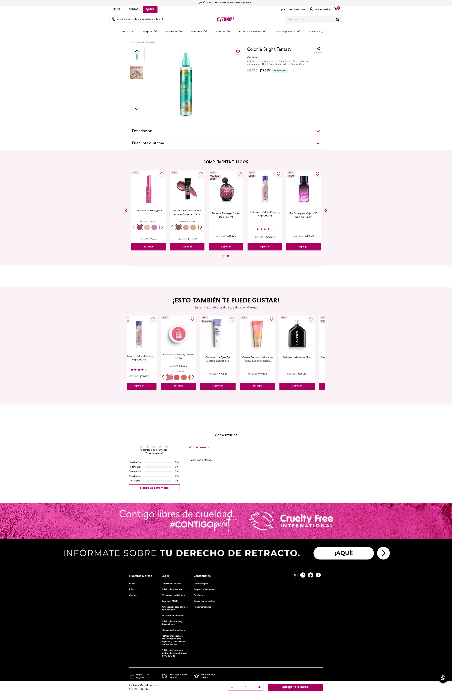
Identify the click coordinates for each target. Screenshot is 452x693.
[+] (259, 687)
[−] (232, 687)
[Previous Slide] (126, 210)
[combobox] (314, 19)
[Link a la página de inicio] (132, 42)
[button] (139, 227)
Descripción (142, 131)
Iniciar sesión (322, 9)
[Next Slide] (325, 210)
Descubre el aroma (148, 143)
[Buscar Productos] (337, 20)
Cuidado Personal (145, 42)
